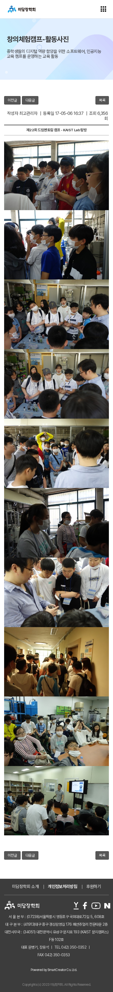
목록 (102, 100)
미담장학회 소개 (25, 886)
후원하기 (93, 886)
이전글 (12, 100)
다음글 (30, 100)
